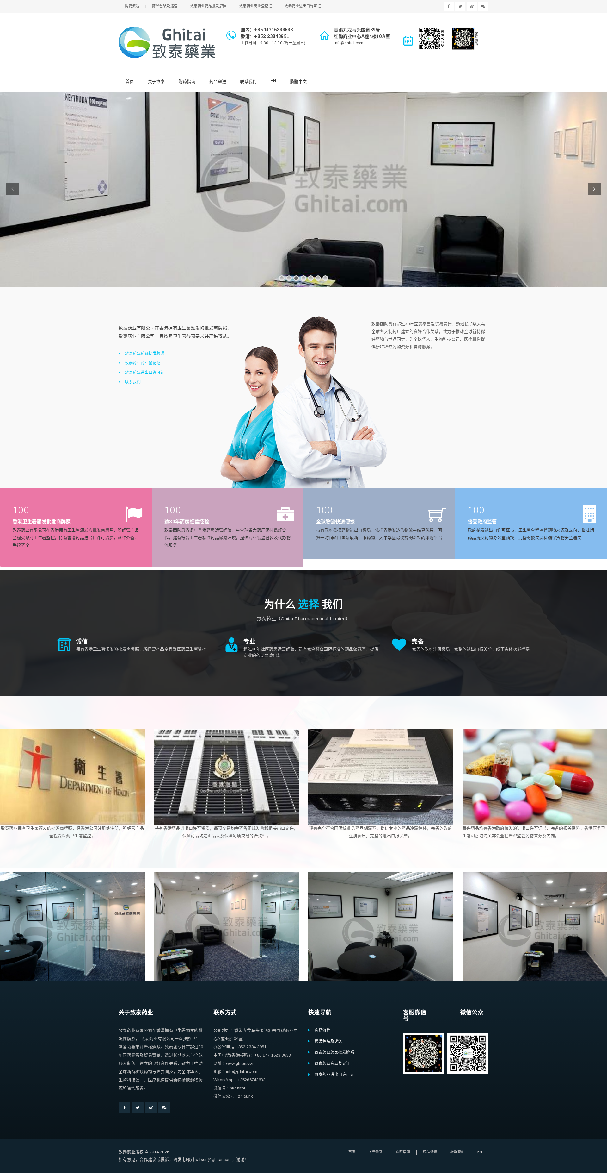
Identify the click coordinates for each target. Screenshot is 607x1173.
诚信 (82, 641)
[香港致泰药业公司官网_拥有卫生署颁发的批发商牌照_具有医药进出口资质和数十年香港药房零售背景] (167, 42)
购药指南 (187, 81)
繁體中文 (298, 81)
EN (273, 80)
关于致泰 (156, 81)
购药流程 (132, 6)
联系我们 (248, 81)
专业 (249, 641)
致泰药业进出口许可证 (303, 6)
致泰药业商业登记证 (255, 6)
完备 (418, 641)
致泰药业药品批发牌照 (208, 6)
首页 (130, 81)
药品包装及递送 (165, 6)
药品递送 (217, 81)
